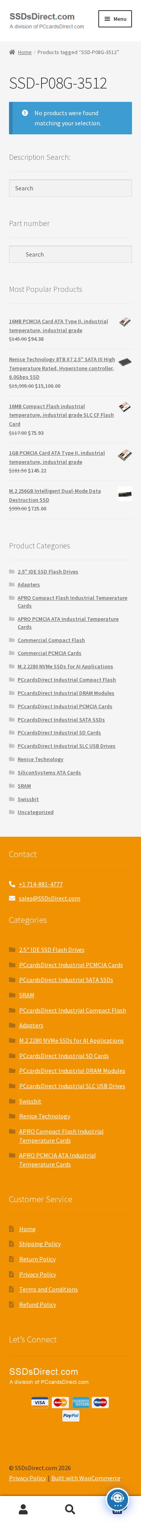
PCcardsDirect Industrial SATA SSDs (61, 719)
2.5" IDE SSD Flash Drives (48, 571)
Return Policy (37, 1259)
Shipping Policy (40, 1244)
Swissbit (28, 799)
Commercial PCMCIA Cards (49, 653)
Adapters (29, 584)
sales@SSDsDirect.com (49, 898)
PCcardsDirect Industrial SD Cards (59, 732)
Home (25, 52)
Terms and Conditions (48, 1289)
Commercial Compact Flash (51, 640)
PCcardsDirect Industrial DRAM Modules (66, 692)
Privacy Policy (37, 1274)
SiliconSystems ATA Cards (49, 772)
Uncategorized (36, 812)
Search (70, 1509)
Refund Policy (37, 1304)
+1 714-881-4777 (41, 884)
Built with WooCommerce (86, 1478)
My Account (23, 1509)
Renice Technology (40, 759)
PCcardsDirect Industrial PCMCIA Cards (65, 706)
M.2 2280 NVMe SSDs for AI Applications (65, 666)
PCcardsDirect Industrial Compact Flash (67, 679)
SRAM (24, 785)
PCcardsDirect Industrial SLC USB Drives (67, 745)
